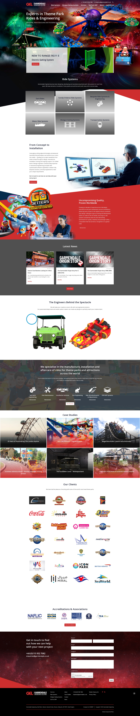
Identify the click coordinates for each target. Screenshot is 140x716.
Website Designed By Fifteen (108, 711)
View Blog (30, 281)
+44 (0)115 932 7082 (88, 2)
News (65, 699)
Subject (73, 651)
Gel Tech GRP (93, 5)
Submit (111, 680)
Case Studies (67, 694)
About (102, 5)
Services (83, 5)
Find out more (30, 29)
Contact (66, 697)
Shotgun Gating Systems (70, 5)
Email (73, 645)
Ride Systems (55, 5)
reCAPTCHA (74, 671)
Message (74, 658)
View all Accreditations (70, 625)
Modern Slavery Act (94, 692)
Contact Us (110, 5)
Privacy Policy (92, 694)
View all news (70, 288)
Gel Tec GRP (53, 699)
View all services (70, 403)
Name (73, 638)
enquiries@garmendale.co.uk (103, 2)
